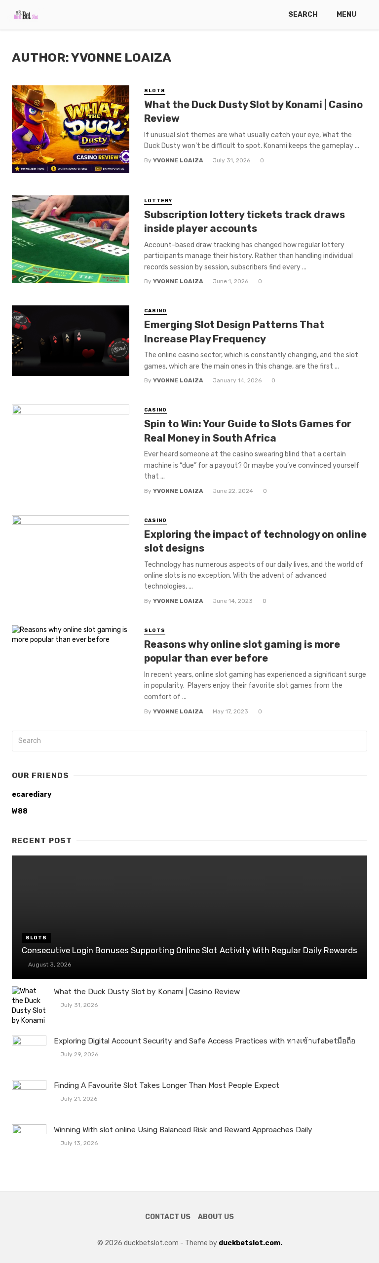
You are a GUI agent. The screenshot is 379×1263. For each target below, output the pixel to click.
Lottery (158, 201)
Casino (155, 311)
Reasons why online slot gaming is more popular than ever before (242, 651)
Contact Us (167, 1217)
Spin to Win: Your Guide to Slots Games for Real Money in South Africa (247, 431)
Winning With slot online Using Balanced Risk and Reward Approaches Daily (183, 1129)
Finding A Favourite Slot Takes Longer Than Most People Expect (166, 1085)
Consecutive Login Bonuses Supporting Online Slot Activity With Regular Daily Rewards (189, 950)
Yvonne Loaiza (178, 160)
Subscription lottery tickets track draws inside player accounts (244, 221)
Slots (154, 91)
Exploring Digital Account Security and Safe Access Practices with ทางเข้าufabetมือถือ (204, 1041)
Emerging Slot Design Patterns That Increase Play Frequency (234, 331)
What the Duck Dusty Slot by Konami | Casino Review (253, 111)
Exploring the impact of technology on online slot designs (255, 541)
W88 (20, 811)
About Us (216, 1217)
